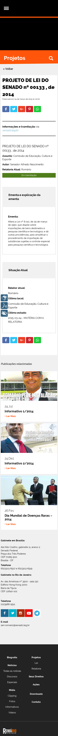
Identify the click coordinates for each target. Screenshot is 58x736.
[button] (5, 109)
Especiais (12, 682)
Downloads (36, 694)
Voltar (9, 68)
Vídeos (12, 712)
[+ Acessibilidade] (4, 313)
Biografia (12, 657)
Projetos (36, 657)
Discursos (12, 676)
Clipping (12, 695)
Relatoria (36, 668)
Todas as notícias (12, 671)
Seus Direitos (36, 676)
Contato (36, 702)
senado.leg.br (10, 130)
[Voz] (4, 305)
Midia (12, 690)
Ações (36, 684)
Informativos (12, 707)
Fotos (12, 701)
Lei (36, 663)
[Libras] (4, 297)
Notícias (12, 665)
